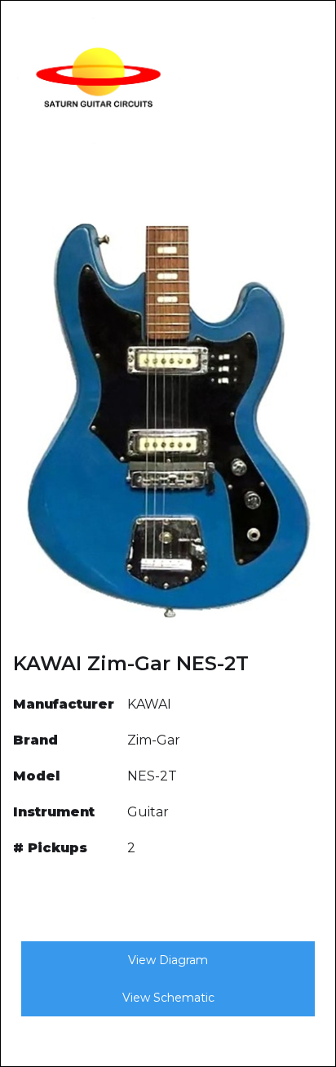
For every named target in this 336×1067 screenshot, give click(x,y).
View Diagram (168, 960)
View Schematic (168, 997)
